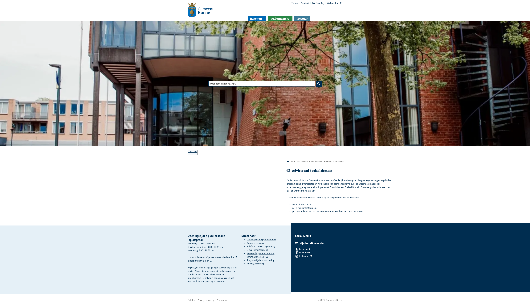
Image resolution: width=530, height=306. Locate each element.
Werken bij (318, 3)
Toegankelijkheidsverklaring (260, 260)
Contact (305, 3)
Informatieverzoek (257, 256)
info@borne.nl (310, 207)
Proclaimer (222, 300)
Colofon (191, 300)
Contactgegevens (255, 243)
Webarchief (334, 3)
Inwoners (256, 18)
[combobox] (262, 83)
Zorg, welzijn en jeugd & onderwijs (309, 161)
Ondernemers (280, 18)
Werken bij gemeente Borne (260, 253)
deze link (231, 257)
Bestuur (302, 18)
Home (295, 3)
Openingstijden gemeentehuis (261, 239)
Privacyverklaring (255, 263)
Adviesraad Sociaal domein (334, 161)
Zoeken (319, 84)
